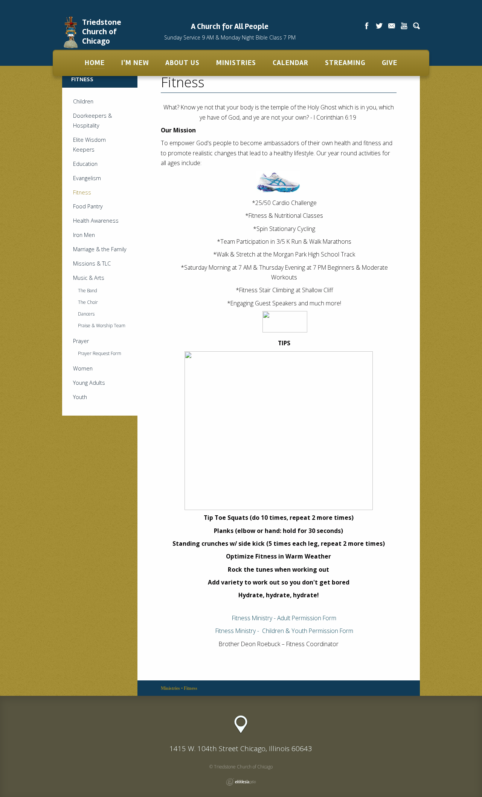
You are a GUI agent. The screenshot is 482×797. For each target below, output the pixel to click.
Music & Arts (88, 277)
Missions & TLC (92, 263)
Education (85, 163)
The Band (87, 290)
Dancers (86, 314)
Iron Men (84, 234)
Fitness (82, 192)
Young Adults (89, 382)
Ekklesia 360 (241, 782)
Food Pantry (88, 206)
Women (83, 368)
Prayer (81, 341)
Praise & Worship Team (101, 325)
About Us (182, 62)
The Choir (88, 302)
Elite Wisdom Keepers (89, 144)
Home (95, 62)
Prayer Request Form (99, 353)
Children (83, 101)
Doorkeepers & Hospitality (92, 120)
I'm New (135, 62)
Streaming (345, 62)
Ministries (236, 62)
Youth (80, 397)
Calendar (290, 62)
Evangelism (87, 178)
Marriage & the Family (100, 249)
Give (389, 62)
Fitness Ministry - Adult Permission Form (284, 618)
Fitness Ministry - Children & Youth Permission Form (284, 631)
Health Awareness (96, 220)
